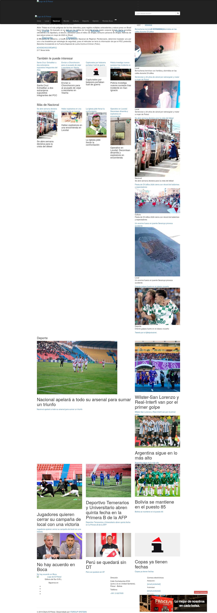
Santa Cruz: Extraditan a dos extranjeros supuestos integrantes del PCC (47, 66)
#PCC (54, 47)
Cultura (76, 21)
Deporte (85, 21)
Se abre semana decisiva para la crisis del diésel (47, 109)
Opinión (96, 21)
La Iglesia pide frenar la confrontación (95, 109)
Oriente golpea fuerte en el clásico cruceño (152, 286)
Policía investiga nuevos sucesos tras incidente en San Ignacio (120, 65)
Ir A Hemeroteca (157, 29)
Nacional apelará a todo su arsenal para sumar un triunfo (59, 409)
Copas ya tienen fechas (144, 571)
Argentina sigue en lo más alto (147, 462)
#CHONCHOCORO (44, 47)
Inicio (39, 21)
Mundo (66, 21)
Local (47, 21)
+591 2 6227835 (116, 593)
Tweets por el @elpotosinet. (146, 332)
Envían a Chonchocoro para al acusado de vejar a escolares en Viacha (71, 65)
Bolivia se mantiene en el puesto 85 (149, 511)
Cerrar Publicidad (201, 592)
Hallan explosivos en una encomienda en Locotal (71, 109)
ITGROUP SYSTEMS (78, 611)
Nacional (56, 21)
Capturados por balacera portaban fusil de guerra (96, 63)
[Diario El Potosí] (84, 1)
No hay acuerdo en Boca (47, 574)
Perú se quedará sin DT (95, 572)
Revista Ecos (107, 21)
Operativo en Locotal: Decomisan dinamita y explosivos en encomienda (119, 112)
